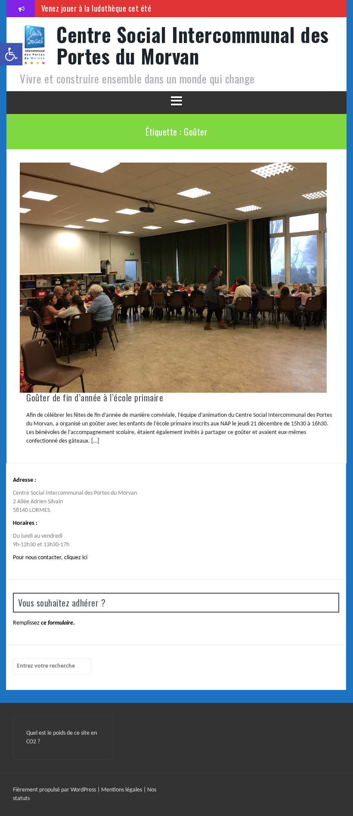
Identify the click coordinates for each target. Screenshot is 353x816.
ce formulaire (57, 623)
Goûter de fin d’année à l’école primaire (94, 397)
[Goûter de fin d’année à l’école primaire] (173, 277)
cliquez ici (75, 557)
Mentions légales (122, 790)
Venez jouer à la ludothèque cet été (96, 8)
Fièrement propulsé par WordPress (55, 790)
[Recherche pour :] (52, 666)
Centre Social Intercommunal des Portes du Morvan (192, 45)
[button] (11, 54)
